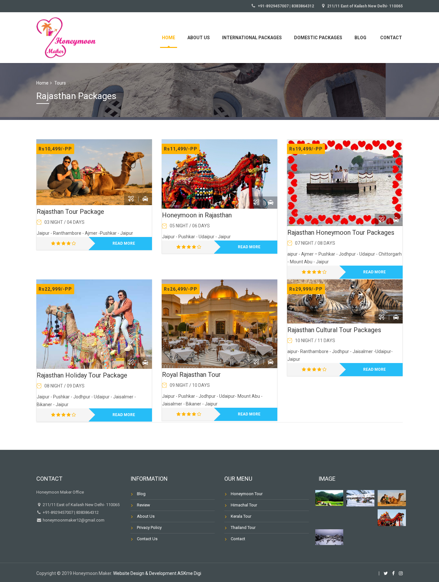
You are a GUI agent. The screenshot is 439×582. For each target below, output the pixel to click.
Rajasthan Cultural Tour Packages (334, 330)
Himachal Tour (244, 505)
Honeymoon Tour (247, 493)
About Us (146, 516)
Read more (123, 243)
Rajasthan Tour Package (70, 211)
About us (198, 37)
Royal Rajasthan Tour (191, 374)
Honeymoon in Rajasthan (197, 215)
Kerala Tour (241, 516)
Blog (360, 37)
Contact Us (147, 538)
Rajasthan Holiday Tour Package (82, 375)
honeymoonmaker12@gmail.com (73, 520)
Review (143, 505)
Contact (391, 37)
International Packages (252, 37)
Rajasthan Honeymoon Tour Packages (340, 232)
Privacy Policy (149, 527)
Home (168, 37)
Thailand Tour (243, 527)
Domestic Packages (318, 37)
